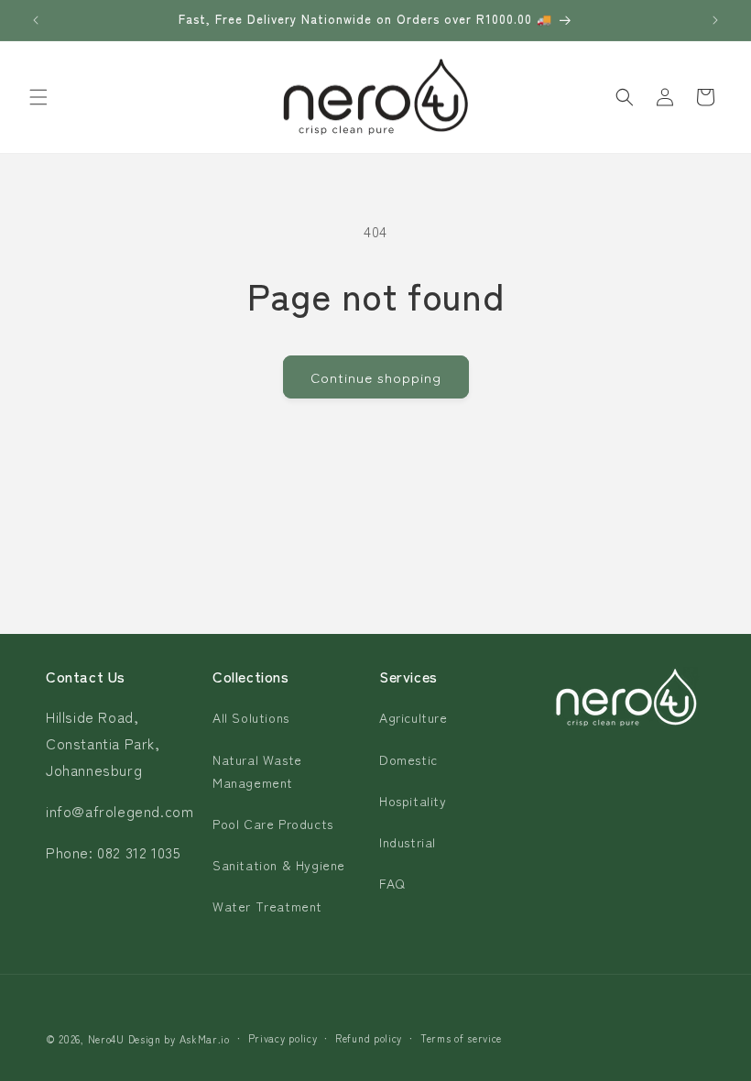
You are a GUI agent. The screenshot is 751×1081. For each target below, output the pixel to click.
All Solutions (250, 717)
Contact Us (85, 676)
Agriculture (413, 717)
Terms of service (461, 1038)
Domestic (408, 759)
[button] (38, 97)
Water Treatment (267, 906)
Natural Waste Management (257, 771)
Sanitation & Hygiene (278, 865)
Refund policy (368, 1038)
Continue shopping (375, 377)
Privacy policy (283, 1038)
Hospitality (413, 801)
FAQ (392, 883)
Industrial (407, 842)
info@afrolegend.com (119, 811)
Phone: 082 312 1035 (113, 852)
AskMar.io (205, 1039)
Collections (250, 676)
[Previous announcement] (36, 20)
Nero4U (106, 1039)
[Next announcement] (715, 20)
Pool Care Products (272, 823)
